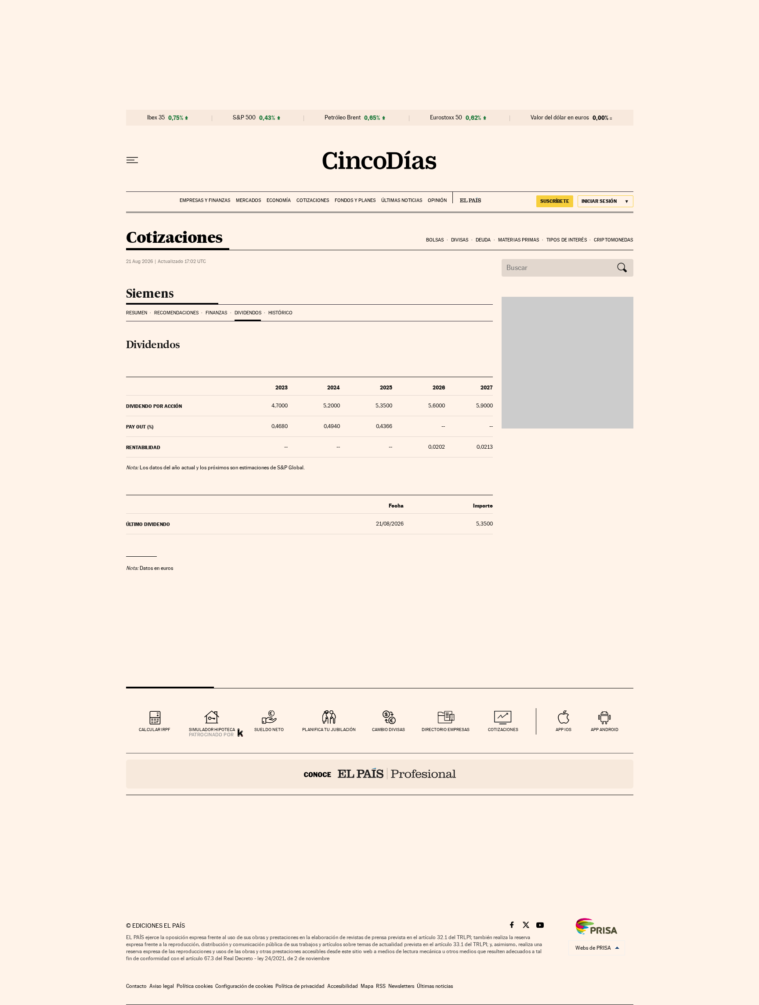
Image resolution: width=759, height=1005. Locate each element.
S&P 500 (244, 118)
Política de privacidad (300, 986)
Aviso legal (161, 986)
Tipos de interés (566, 240)
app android (604, 729)
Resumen (136, 313)
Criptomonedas (613, 240)
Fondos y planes (355, 200)
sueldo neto (269, 729)
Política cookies (195, 986)
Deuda (483, 240)
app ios (563, 729)
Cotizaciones (312, 200)
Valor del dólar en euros (560, 118)
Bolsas (435, 240)
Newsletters (401, 986)
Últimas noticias (401, 200)
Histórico (280, 313)
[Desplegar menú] (132, 160)
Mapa (367, 986)
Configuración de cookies (244, 986)
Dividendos (248, 313)
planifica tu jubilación (329, 729)
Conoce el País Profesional (379, 774)
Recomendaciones (176, 313)
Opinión (437, 200)
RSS (381, 986)
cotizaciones (503, 729)
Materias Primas (518, 240)
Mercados (248, 200)
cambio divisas (388, 729)
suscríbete (554, 201)
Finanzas (216, 313)
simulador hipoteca (212, 729)
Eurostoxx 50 (446, 118)
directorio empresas (446, 729)
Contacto (136, 986)
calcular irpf (154, 729)
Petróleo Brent (343, 118)
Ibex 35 (156, 118)
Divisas (460, 240)
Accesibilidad (342, 986)
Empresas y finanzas (205, 200)
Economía (279, 200)
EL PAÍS (466, 197)
